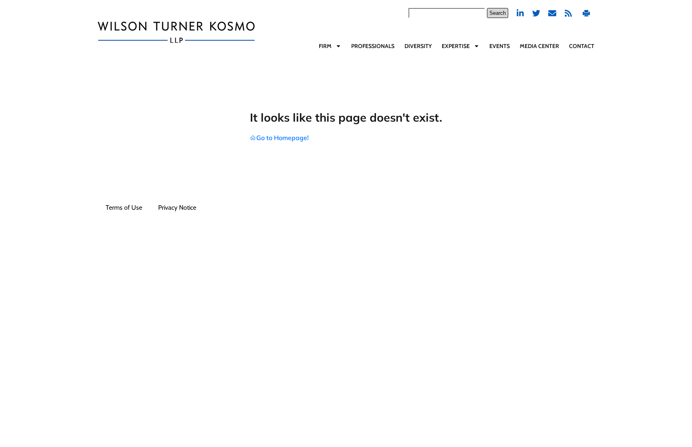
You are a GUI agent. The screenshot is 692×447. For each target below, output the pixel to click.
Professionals (372, 46)
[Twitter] (536, 13)
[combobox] (446, 13)
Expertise (456, 46)
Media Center (539, 46)
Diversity (418, 46)
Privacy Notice (177, 207)
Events (499, 46)
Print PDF (587, 13)
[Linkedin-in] (520, 13)
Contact (581, 46)
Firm (325, 46)
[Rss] (568, 13)
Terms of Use (124, 207)
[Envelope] (552, 13)
